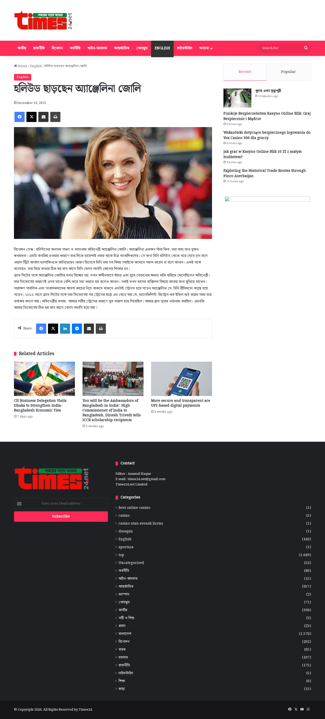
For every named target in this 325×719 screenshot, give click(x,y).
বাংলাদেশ (125, 634)
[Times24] (43, 20)
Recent (245, 72)
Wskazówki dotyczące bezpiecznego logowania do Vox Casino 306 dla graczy (267, 135)
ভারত (122, 649)
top (121, 555)
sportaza (126, 547)
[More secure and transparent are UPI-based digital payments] (181, 379)
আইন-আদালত (97, 48)
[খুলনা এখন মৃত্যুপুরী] (237, 98)
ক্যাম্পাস (124, 594)
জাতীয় (22, 48)
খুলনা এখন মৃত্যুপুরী (268, 91)
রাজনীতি (39, 48)
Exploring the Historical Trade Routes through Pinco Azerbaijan (264, 173)
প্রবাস (122, 626)
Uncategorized (131, 563)
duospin (126, 531)
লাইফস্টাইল (184, 48)
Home (22, 66)
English (162, 48)
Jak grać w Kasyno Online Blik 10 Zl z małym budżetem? (262, 154)
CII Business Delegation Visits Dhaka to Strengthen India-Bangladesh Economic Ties (40, 405)
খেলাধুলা (142, 48)
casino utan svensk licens (141, 523)
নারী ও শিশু (126, 618)
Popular (288, 72)
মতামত (123, 657)
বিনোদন (57, 48)
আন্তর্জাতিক (121, 48)
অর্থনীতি (75, 48)
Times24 (85, 709)
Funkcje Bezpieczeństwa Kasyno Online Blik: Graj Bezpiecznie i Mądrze (267, 116)
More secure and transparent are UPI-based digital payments (180, 403)
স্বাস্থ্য (122, 689)
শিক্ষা (122, 681)
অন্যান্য (204, 48)
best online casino (134, 508)
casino (124, 515)
